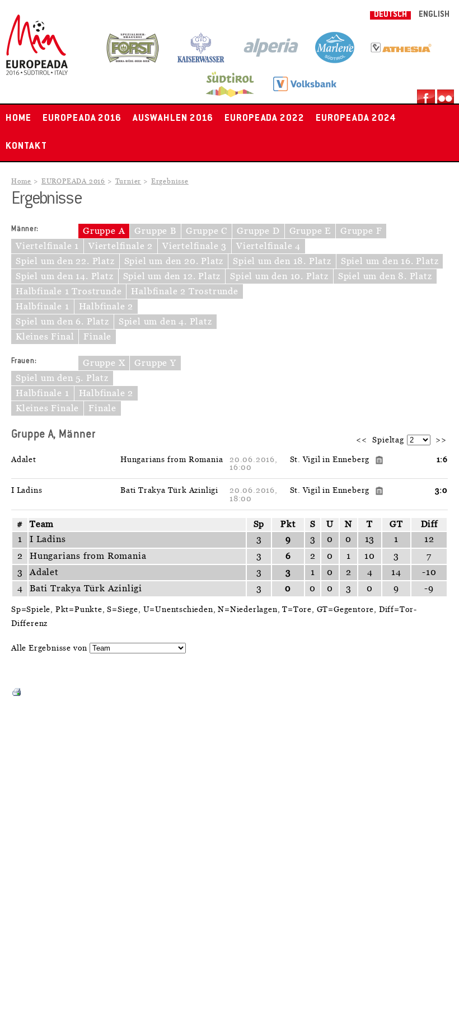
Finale (97, 336)
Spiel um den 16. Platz (390, 261)
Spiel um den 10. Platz (279, 276)
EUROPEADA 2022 (264, 118)
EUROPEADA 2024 (355, 118)
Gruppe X (104, 363)
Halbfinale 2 (106, 306)
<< (361, 440)
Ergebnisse (170, 181)
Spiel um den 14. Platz (65, 276)
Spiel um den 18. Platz (282, 261)
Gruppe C (206, 231)
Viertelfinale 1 (47, 246)
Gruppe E (310, 231)
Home (18, 118)
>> (441, 440)
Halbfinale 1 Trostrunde (68, 291)
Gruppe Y (155, 363)
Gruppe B (155, 231)
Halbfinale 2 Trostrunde (184, 291)
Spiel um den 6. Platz (62, 321)
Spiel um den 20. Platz (174, 261)
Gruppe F (361, 231)
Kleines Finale (47, 408)
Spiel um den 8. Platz (385, 276)
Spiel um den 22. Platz (65, 261)
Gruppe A (104, 231)
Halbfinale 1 (42, 306)
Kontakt (26, 146)
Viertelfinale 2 (120, 246)
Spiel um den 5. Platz (62, 378)
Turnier (128, 181)
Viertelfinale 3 (194, 246)
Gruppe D (258, 231)
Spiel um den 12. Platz (172, 276)
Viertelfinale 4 (268, 246)
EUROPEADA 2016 (82, 118)
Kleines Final (45, 336)
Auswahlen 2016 (173, 118)
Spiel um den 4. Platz (165, 321)
